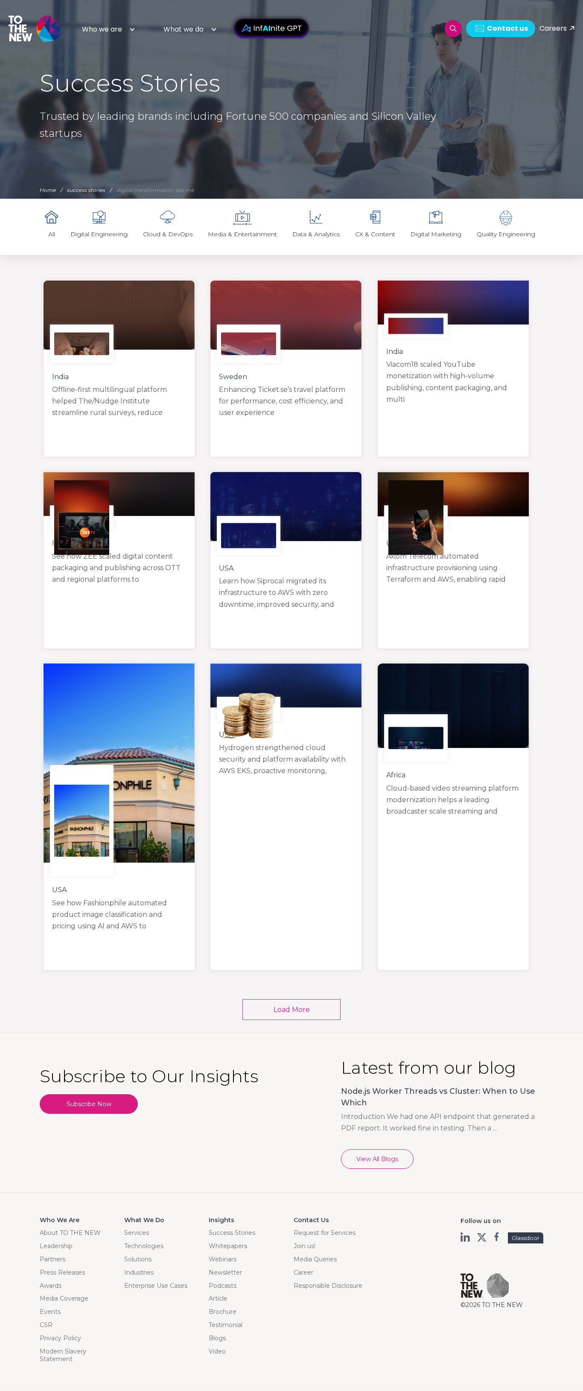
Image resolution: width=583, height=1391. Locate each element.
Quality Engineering (506, 234)
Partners (52, 1259)
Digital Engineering (99, 234)
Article (218, 1298)
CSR (46, 1325)
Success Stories (232, 1233)
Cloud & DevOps (167, 234)
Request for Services (325, 1233)
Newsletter (225, 1272)
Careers (553, 28)
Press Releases (62, 1272)
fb (497, 1237)
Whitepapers (228, 1246)
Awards (50, 1286)
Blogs (217, 1338)
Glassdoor (525, 1238)
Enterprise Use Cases (155, 1286)
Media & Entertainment (242, 234)
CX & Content (375, 234)
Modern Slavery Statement (63, 1355)
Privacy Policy (60, 1338)
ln (466, 1237)
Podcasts (222, 1286)
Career (303, 1272)
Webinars (222, 1259)
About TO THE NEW (70, 1233)
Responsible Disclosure (328, 1286)
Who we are (102, 29)
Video (217, 1351)
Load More (292, 1010)
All (51, 234)
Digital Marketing (436, 234)
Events (50, 1312)
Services (136, 1233)
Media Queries (315, 1259)
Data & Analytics (316, 234)
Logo (35, 28)
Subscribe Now (89, 1104)
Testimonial (225, 1325)
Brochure (222, 1312)
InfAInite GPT (271, 28)
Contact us (507, 28)
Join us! (304, 1246)
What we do (183, 29)
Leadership (56, 1246)
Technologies (143, 1246)
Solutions (138, 1259)
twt (481, 1237)
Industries (139, 1272)
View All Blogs (377, 1159)
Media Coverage (64, 1298)
